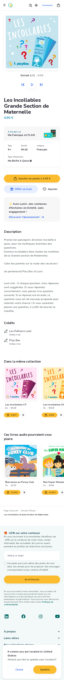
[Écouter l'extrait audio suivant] (41, 84)
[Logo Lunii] (10, 5)
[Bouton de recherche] (30, 5)
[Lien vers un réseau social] (6, 616)
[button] (36, 5)
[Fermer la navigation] (5, 5)
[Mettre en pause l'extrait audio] (32, 84)
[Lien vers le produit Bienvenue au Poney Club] (21, 461)
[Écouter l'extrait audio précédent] (22, 84)
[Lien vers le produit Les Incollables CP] (21, 383)
